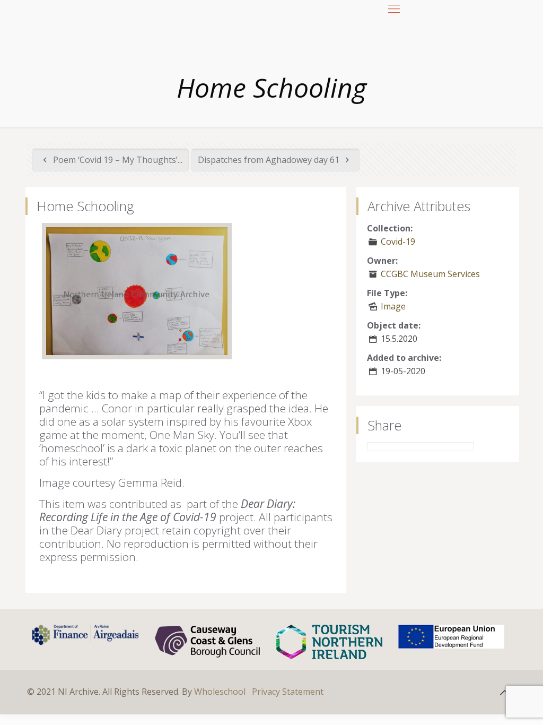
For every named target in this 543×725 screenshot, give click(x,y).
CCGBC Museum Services (430, 274)
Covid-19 (398, 241)
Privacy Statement (287, 691)
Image (393, 306)
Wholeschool (220, 691)
